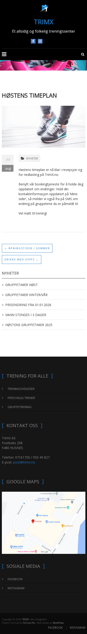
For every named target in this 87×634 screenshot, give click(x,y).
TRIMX (43, 21)
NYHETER (32, 158)
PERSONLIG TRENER (21, 398)
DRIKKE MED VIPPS (21, 259)
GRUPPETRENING (20, 407)
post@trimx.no (24, 462)
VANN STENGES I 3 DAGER (25, 315)
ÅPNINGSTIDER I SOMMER (27, 248)
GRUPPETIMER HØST (21, 285)
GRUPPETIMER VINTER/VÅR (26, 295)
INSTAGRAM (40, 41)
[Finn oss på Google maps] (43, 522)
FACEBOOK (33, 41)
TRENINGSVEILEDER (21, 389)
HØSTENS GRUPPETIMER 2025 (28, 325)
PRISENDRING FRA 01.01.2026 (28, 305)
